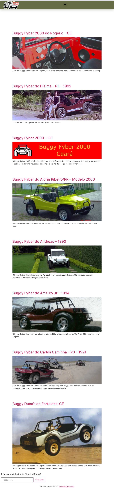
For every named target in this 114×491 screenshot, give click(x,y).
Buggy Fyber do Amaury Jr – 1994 (40, 293)
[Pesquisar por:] (17, 479)
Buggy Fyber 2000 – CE (32, 138)
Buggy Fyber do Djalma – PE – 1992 (41, 86)
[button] (65, 4)
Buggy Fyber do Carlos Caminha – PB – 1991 (49, 352)
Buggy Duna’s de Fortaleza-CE (38, 404)
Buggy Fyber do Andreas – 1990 (39, 241)
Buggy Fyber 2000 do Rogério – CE (42, 33)
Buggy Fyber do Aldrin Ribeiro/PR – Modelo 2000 (53, 179)
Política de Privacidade (66, 486)
